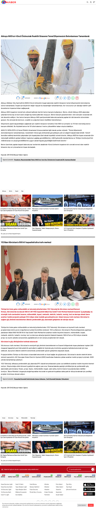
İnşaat (16, 191)
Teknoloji (32, 418)
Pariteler (67, 476)
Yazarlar (58, 489)
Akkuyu (4, 191)
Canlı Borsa (33, 484)
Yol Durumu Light (6, 489)
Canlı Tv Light (5, 495)
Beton (10, 191)
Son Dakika (18, 495)
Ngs (22, 191)
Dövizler (46, 487)
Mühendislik (24, 418)
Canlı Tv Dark (19, 484)
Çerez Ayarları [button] (82, 505)
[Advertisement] (48, 18)
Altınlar (46, 484)
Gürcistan (10, 418)
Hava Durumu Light (7, 484)
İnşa (17, 418)
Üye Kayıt (69, 487)
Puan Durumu (48, 476)
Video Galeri (59, 487)
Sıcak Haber (59, 495)
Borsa (3, 476)
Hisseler (58, 476)
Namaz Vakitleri (13, 476)
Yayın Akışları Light (21, 487)
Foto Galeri (59, 484)
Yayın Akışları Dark (21, 489)
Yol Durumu (78, 476)
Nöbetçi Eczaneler (21, 492)
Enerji (3, 418)
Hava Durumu (36, 476)
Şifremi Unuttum (71, 489)
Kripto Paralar (90, 476)
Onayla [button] (91, 505)
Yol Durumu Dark (6, 492)
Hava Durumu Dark (6, 487)
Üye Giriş (68, 484)
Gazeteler (25, 476)
